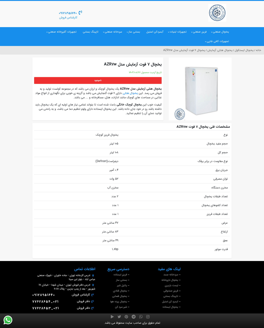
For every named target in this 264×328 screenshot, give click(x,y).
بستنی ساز (134, 32)
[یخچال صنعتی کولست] (217, 13)
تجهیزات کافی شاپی (218, 41)
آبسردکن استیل (154, 32)
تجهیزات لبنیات (178, 32)
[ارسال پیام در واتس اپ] (10, 320)
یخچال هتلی (130, 93)
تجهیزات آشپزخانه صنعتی (62, 32)
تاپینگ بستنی (90, 32)
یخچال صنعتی (221, 32)
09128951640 (68, 13)
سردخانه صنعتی (113, 32)
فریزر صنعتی (200, 32)
